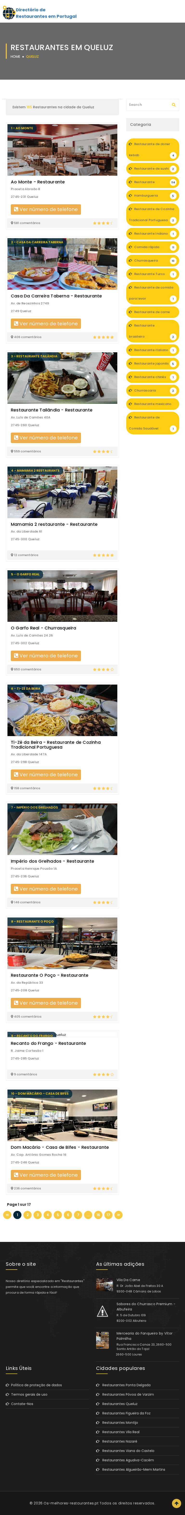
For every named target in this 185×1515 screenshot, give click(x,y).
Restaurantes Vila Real (119, 1432)
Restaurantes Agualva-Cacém (126, 1460)
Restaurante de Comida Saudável (151, 423)
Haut (176, 1503)
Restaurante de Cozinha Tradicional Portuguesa (151, 214)
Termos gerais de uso (28, 1394)
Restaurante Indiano (153, 233)
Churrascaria (153, 390)
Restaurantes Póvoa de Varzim (126, 1394)
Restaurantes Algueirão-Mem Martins (132, 1469)
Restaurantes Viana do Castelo (126, 1450)
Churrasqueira (153, 260)
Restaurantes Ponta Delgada (125, 1385)
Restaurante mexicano (153, 406)
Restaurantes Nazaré (118, 1441)
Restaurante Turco (153, 274)
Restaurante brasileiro (151, 331)
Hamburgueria (153, 195)
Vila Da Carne (128, 1279)
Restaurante (154, 182)
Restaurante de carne (153, 314)
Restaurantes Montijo (118, 1422)
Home (15, 56)
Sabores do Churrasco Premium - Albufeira (146, 1307)
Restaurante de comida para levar (151, 293)
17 (108, 1215)
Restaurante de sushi (153, 168)
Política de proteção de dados (35, 1385)
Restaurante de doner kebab (151, 149)
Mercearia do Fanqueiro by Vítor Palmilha (144, 1336)
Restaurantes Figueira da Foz (125, 1413)
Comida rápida (153, 247)
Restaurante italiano (153, 350)
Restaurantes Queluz (118, 1403)
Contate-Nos (21, 1403)
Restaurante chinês (153, 377)
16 (98, 1215)
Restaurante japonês (153, 363)
